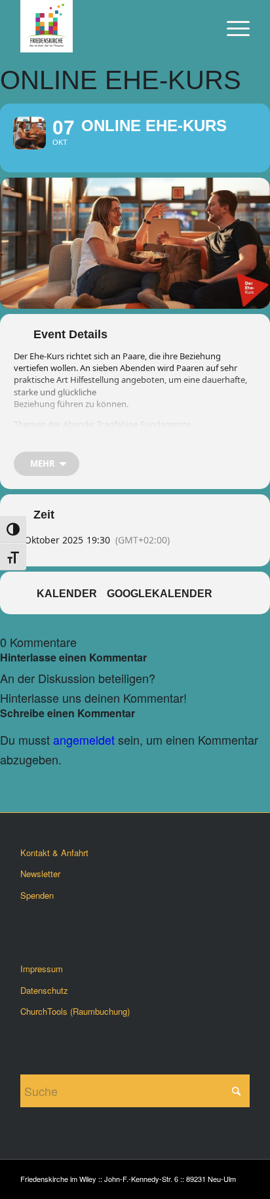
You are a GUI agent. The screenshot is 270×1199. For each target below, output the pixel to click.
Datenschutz (44, 990)
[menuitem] (232, 26)
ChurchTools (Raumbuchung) (75, 1011)
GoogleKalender (159, 593)
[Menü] (232, 26)
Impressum (41, 968)
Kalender (67, 593)
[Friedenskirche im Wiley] (112, 26)
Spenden (37, 895)
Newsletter (40, 873)
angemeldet (84, 739)
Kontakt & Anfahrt (54, 852)
